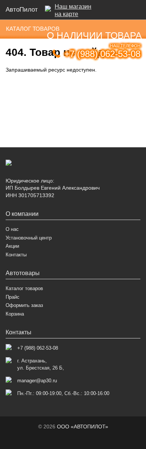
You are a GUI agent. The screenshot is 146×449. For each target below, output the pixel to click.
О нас (12, 229)
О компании (22, 214)
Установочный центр (29, 238)
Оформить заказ (24, 305)
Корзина (15, 314)
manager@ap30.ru (37, 380)
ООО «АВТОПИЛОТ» (82, 427)
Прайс (12, 297)
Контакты (16, 254)
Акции (12, 246)
